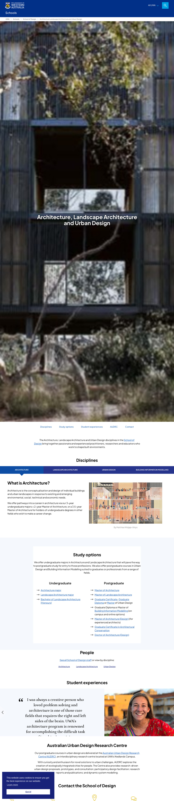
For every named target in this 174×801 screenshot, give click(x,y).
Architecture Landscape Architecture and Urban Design (61, 19)
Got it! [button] (28, 792)
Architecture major (51, 590)
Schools (16, 19)
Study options (66, 426)
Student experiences (92, 426)
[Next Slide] (170, 712)
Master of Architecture (107, 590)
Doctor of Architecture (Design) (112, 634)
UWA (7, 19)
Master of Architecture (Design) (112, 618)
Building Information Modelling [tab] (152, 470)
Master (111, 602)
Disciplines (46, 426)
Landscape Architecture (87, 666)
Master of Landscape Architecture (113, 594)
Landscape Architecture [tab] (65, 470)
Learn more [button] (12, 785)
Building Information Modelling (111, 610)
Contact (129, 426)
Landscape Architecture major (57, 594)
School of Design (29, 19)
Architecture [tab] (22, 470)
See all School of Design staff (76, 660)
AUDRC (114, 426)
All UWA (152, 5)
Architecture (64, 666)
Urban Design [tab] (109, 470)
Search (165, 5)
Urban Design (110, 666)
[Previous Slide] (3, 712)
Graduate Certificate (106, 599)
